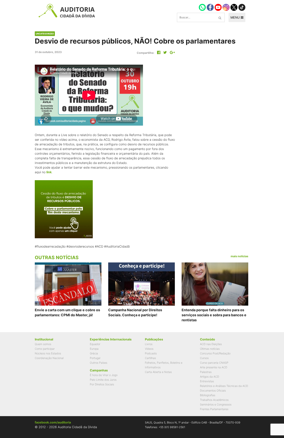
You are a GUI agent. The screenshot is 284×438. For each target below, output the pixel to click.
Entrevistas (207, 381)
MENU (235, 17)
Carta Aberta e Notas (158, 372)
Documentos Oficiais (213, 390)
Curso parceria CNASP (214, 362)
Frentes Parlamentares (214, 409)
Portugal (95, 358)
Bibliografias (207, 395)
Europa (94, 348)
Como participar (45, 348)
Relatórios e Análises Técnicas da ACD (224, 385)
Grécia (94, 353)
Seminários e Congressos (215, 404)
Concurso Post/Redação (215, 353)
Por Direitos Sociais (102, 384)
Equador (95, 344)
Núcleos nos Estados (48, 353)
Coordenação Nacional (49, 358)
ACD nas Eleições (211, 344)
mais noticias (239, 256)
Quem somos (43, 344)
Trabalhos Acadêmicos (214, 399)
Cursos (204, 358)
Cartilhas (150, 358)
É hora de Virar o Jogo (103, 375)
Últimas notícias (210, 348)
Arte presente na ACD (213, 367)
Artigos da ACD (209, 376)
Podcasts (151, 353)
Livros (148, 344)
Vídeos (149, 348)
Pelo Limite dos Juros (103, 379)
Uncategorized (45, 33)
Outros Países (98, 362)
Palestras (206, 372)
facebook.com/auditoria (53, 422)
